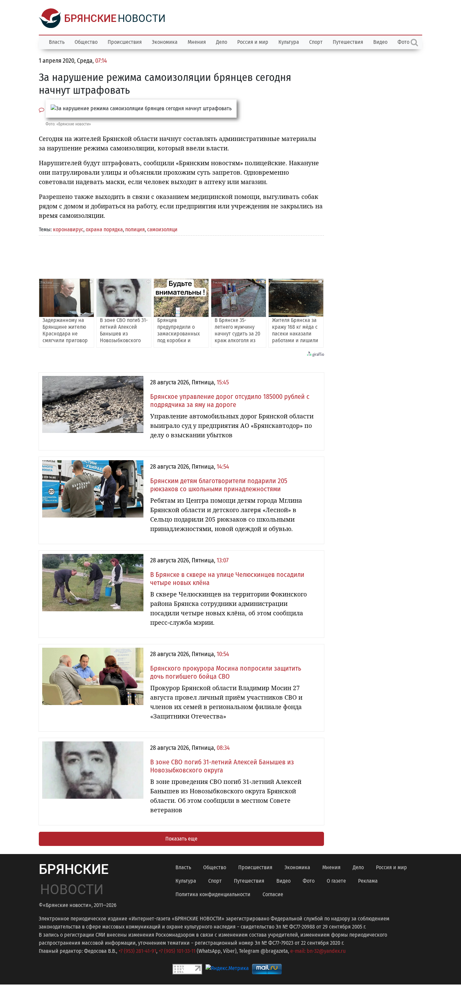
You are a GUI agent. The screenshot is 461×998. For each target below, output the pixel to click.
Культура (288, 42)
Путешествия (348, 42)
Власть (56, 42)
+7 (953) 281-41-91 (137, 951)
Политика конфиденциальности (212, 894)
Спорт (316, 42)
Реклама (368, 881)
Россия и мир (252, 42)
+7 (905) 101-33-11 (177, 951)
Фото (309, 881)
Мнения (197, 42)
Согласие (273, 894)
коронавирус (68, 229)
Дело (221, 42)
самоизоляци (162, 229)
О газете (336, 881)
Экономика (165, 42)
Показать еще (181, 838)
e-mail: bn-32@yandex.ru (318, 951)
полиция (135, 229)
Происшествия (125, 42)
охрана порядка (104, 229)
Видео (380, 42)
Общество (86, 42)
